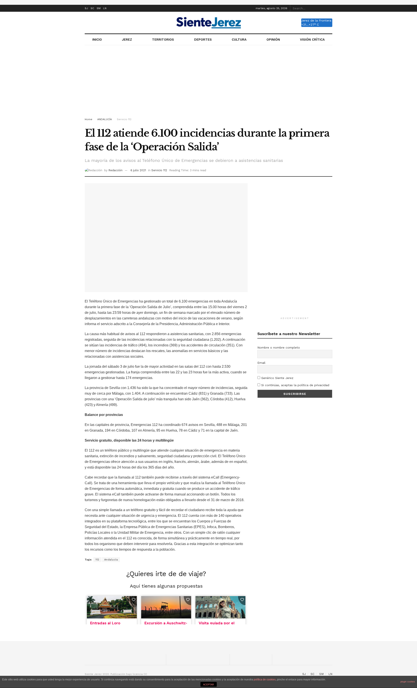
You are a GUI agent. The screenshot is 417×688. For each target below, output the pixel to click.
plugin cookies (407, 681)
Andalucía (111, 559)
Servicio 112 (124, 119)
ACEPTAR (208, 684)
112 (97, 559)
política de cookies (265, 679)
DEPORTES (203, 40)
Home (88, 119)
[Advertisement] (208, 82)
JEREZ (127, 40)
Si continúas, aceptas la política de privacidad (294, 385)
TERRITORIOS (163, 40)
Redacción (115, 170)
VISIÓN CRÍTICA (312, 40)
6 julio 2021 (138, 170)
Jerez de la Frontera (316, 20)
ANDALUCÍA (104, 119)
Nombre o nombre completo (278, 347)
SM (99, 8)
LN (104, 8)
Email (261, 362)
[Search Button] (330, 8)
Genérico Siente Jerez (276, 378)
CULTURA (239, 40)
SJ (86, 8)
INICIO (97, 40)
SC (92, 8)
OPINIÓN (273, 40)
